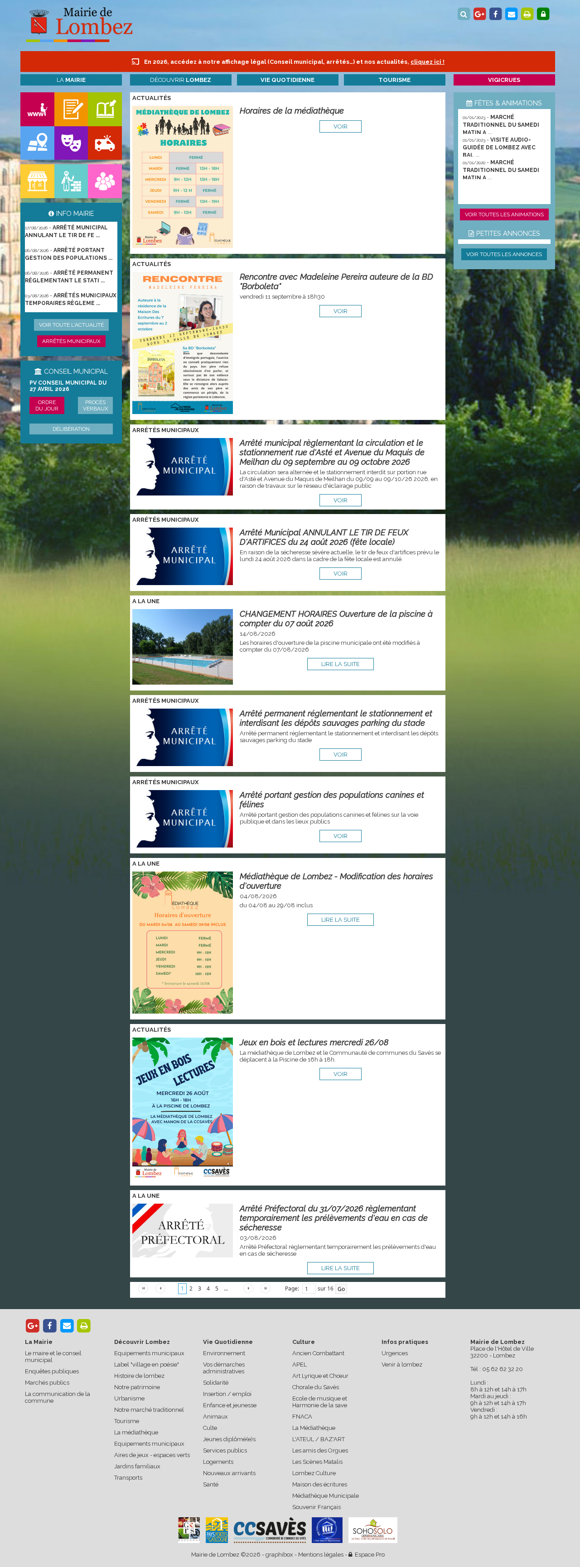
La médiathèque (136, 1432)
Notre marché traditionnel (149, 1409)
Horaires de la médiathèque (292, 110)
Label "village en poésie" (146, 1364)
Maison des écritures (319, 1484)
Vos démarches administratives (224, 1368)
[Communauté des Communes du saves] (270, 1530)
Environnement (224, 1353)
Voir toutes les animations (504, 214)
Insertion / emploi (227, 1394)
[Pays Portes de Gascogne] (216, 1530)
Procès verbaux (95, 405)
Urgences (395, 1353)
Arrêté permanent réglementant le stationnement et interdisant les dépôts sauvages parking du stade (336, 718)
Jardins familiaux (137, 1466)
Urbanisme (129, 1398)
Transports (128, 1477)
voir (341, 126)
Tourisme (126, 1421)
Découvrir (180, 79)
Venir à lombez (402, 1364)
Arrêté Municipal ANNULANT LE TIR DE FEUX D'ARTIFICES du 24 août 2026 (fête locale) (324, 537)
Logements (218, 1461)
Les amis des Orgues (320, 1450)
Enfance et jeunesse (229, 1405)
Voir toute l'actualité (71, 325)
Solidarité (215, 1382)
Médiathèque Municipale (325, 1495)
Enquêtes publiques (52, 1371)
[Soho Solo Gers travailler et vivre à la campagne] (372, 1530)
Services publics (225, 1450)
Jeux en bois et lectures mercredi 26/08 (314, 1042)
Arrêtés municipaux (71, 341)
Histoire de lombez (139, 1375)
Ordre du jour (46, 405)
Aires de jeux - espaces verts (152, 1455)
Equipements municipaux (149, 1353)
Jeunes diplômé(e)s (229, 1439)
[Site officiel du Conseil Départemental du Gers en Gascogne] (189, 1541)
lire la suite (340, 664)
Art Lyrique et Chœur (320, 1375)
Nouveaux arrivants (229, 1473)
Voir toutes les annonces (504, 254)
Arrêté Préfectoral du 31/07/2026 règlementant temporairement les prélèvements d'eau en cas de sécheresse (334, 1218)
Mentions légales (320, 1554)
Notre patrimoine (137, 1387)
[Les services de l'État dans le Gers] (327, 1530)
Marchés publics (47, 1382)
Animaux (215, 1416)
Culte (210, 1427)
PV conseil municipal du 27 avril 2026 (67, 386)
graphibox (279, 1554)
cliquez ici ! (428, 61)
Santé (210, 1484)
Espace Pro (368, 1554)
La (71, 79)
